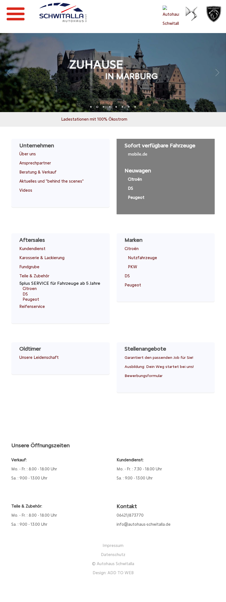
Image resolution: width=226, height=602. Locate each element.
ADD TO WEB (120, 572)
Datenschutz (113, 554)
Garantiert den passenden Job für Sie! (159, 357)
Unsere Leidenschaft (39, 357)
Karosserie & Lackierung (41, 257)
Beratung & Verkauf (38, 172)
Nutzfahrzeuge (142, 257)
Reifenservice (32, 306)
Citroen (30, 288)
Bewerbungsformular (144, 375)
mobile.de (137, 154)
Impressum (113, 545)
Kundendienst (32, 248)
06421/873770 (130, 515)
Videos (25, 190)
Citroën (135, 179)
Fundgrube (29, 266)
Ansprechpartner (35, 163)
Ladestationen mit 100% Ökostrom (82, 119)
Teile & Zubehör (34, 275)
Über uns (27, 153)
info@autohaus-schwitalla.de (144, 524)
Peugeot (136, 197)
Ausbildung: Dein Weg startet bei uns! (159, 366)
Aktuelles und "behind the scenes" (51, 181)
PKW (132, 266)
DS (130, 188)
